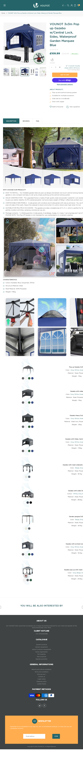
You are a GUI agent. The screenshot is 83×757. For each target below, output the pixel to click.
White (77, 370)
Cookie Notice (41, 684)
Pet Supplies (41, 654)
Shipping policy (42, 681)
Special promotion (41, 659)
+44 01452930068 (42, 633)
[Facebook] (44, 705)
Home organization (41, 652)
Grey (72, 370)
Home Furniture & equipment (41, 649)
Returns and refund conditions (41, 669)
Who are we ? (41, 674)
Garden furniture (41, 644)
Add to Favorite (57, 107)
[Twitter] (40, 705)
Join (56, 736)
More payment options (65, 84)
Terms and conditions (41, 671)
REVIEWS (26, 121)
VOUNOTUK (41, 746)
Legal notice (42, 679)
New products (41, 656)
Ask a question (75, 107)
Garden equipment (41, 647)
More (49, 627)
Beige (77, 468)
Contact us (41, 676)
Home (3, 13)
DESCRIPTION (11, 121)
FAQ (37, 121)
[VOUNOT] (52, 60)
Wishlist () (79, 5)
